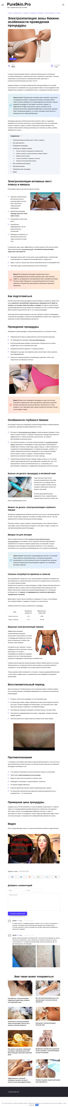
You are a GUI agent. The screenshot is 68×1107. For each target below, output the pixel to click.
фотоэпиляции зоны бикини (27, 432)
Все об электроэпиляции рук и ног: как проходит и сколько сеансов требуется (47, 1000)
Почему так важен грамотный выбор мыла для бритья (48, 1081)
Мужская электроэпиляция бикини (26, 161)
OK (37, 1105)
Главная (10, 13)
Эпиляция (25, 13)
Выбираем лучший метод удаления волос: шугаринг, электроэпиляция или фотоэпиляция (47, 1050)
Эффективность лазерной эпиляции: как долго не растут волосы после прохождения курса (19, 1080)
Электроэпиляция (49, 13)
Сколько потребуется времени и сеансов (28, 158)
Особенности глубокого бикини (22, 148)
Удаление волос (17, 13)
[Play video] (34, 848)
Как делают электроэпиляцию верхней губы (46, 1024)
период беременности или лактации (29, 775)
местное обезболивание (37, 340)
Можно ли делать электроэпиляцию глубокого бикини (31, 153)
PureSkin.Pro (19, 4)
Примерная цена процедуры (22, 169)
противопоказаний (27, 249)
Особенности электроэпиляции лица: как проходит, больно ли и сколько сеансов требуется (18, 1023)
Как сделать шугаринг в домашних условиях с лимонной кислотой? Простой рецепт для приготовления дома (20, 1051)
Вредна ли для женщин (23, 156)
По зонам (57, 13)
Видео (15, 172)
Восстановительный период (21, 163)
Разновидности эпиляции (36, 13)
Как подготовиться (18, 143)
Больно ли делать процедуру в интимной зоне (29, 151)
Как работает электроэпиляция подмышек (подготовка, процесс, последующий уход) (19, 1000)
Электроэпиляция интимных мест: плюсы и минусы (29, 140)
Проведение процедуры (20, 146)
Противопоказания (19, 166)
